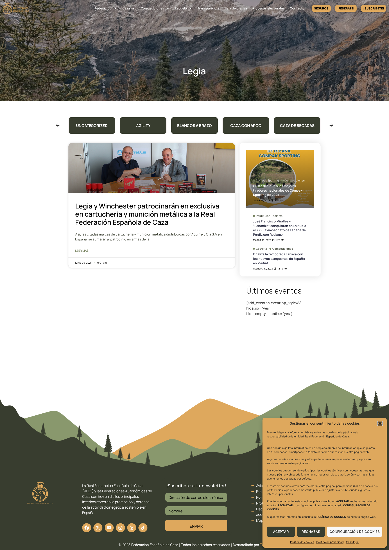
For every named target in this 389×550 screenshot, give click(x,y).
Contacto (297, 8)
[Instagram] (120, 527)
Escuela (181, 8)
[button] (380, 423)
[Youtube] (109, 527)
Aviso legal (352, 542)
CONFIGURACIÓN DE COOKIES (355, 532)
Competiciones (152, 8)
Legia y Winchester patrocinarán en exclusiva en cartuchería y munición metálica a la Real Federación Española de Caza (147, 214)
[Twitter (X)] (97, 527)
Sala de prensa (236, 8)
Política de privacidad (330, 542)
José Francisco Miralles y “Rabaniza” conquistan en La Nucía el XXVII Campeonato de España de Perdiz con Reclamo (279, 228)
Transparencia (208, 8)
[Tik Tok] (131, 527)
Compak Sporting (267, 180)
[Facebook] (86, 527)
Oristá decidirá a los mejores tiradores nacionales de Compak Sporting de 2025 (277, 190)
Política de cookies (302, 542)
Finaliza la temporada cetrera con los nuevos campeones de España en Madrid (279, 258)
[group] (91, 125)
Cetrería (261, 248)
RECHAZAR (311, 532)
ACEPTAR (281, 532)
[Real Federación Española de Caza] (16, 8)
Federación (103, 8)
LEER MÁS (81, 251)
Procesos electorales (268, 8)
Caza (126, 8)
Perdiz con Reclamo (269, 216)
